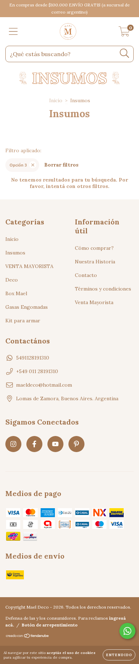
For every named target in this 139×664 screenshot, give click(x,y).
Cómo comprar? (94, 248)
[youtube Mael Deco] (55, 444)
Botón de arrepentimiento (50, 625)
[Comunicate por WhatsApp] (127, 631)
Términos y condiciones (103, 289)
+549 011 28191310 (37, 371)
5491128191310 (32, 358)
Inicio (55, 100)
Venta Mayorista (94, 302)
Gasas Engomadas (26, 307)
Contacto (86, 275)
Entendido (119, 655)
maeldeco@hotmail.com (44, 385)
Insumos (15, 252)
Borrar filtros (61, 165)
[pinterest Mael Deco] (76, 444)
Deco (11, 280)
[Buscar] (124, 53)
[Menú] (13, 31)
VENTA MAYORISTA (29, 266)
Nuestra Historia (95, 261)
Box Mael (16, 293)
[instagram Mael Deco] (13, 444)
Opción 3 (18, 165)
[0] (124, 33)
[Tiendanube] (27, 636)
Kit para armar (22, 320)
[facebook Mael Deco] (34, 444)
